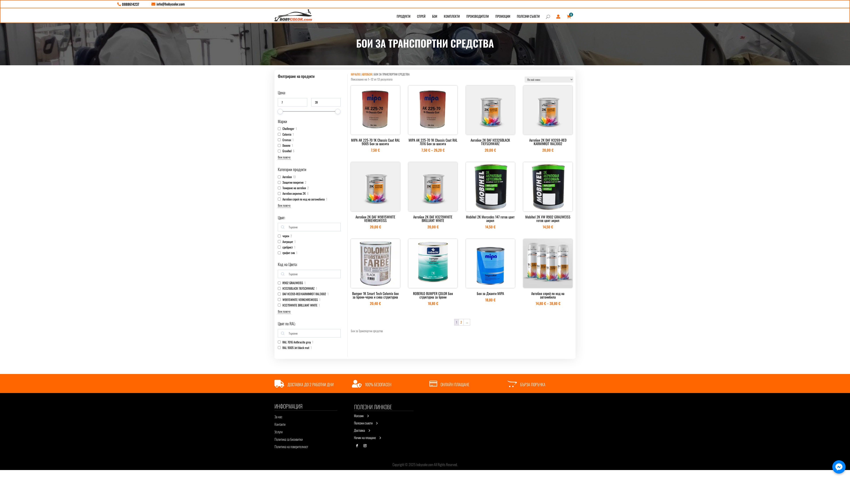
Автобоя (367, 74)
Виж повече (284, 157)
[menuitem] (128, 4)
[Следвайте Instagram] (365, 446)
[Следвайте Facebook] (357, 446)
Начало (355, 74)
